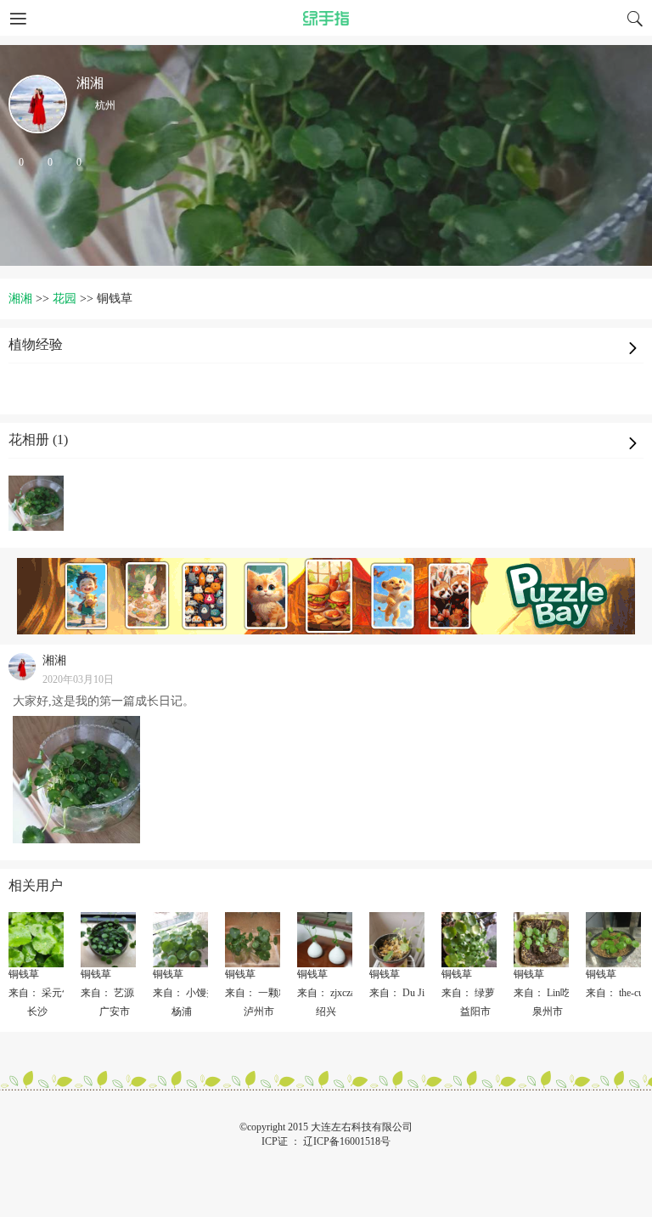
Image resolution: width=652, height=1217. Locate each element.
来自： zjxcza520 (333, 993)
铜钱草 (23, 974)
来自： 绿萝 (468, 993)
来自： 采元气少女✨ (56, 993)
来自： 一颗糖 (257, 993)
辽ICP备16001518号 (347, 1141)
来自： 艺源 (107, 993)
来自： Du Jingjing (409, 993)
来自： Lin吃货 (547, 993)
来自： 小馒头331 (192, 993)
